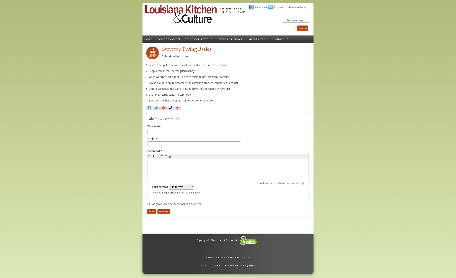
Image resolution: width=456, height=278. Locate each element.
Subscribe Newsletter (226, 265)
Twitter (278, 7)
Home (148, 39)
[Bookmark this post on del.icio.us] (170, 108)
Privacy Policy (247, 265)
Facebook (261, 7)
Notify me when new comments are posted (176, 204)
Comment (154, 151)
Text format (160, 186)
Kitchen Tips (257, 39)
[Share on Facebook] (149, 108)
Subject (152, 138)
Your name (154, 126)
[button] (149, 156)
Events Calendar (230, 39)
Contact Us (280, 39)
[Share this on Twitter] (156, 108)
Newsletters (297, 7)
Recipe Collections (199, 39)
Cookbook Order (168, 39)
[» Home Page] (181, 22)
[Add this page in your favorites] (178, 108)
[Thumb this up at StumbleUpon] (163, 108)
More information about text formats (278, 183)
